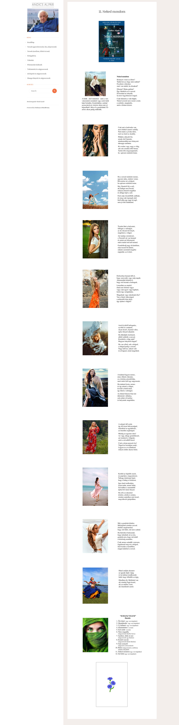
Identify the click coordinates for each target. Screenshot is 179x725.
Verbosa (37, 108)
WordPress (45, 108)
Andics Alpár (43, 4)
